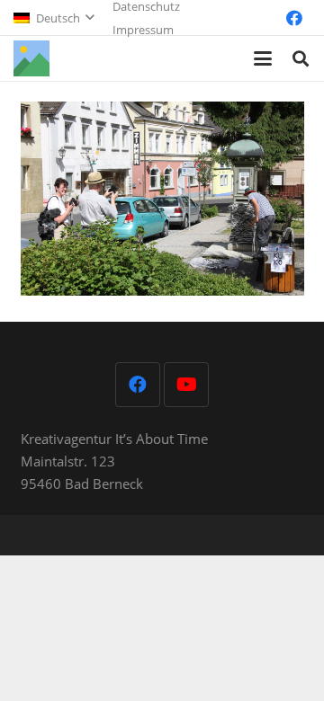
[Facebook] (294, 18)
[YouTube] (186, 384)
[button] (53, 18)
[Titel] (32, 58)
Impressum (143, 30)
